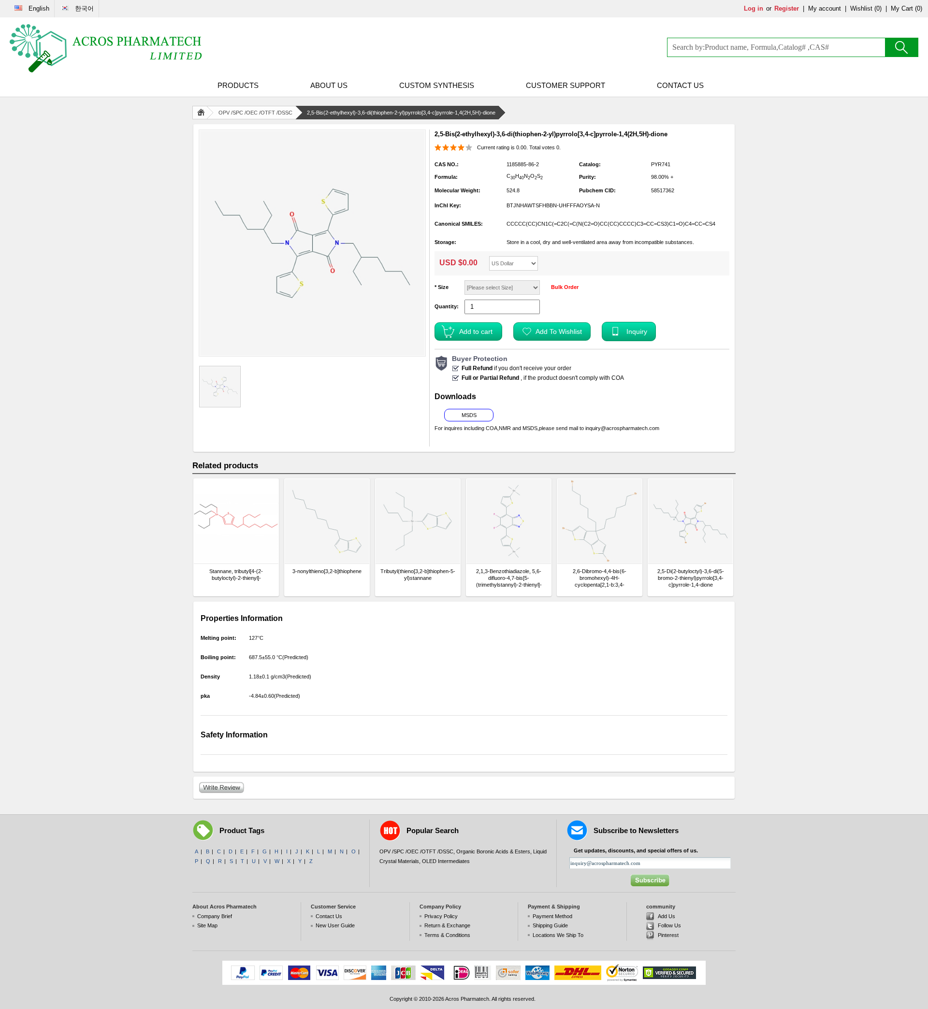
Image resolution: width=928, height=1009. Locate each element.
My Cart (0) (906, 8)
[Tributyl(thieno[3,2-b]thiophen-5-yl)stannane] (418, 521)
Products (238, 85)
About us (329, 85)
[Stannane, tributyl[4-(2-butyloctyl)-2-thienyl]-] (236, 521)
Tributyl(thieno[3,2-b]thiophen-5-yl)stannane (417, 574)
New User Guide (335, 925)
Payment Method (552, 916)
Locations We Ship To (558, 935)
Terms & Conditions (447, 935)
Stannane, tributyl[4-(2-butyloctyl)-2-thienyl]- (236, 574)
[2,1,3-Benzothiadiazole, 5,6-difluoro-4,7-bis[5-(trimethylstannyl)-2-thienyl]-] (508, 521)
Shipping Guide (550, 925)
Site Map (207, 925)
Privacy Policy (441, 916)
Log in (753, 8)
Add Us (666, 916)
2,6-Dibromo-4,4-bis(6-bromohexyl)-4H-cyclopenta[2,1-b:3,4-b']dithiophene (599, 578)
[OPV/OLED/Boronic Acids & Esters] (106, 48)
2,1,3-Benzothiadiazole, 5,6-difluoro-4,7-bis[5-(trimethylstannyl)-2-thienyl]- (509, 578)
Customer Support (565, 85)
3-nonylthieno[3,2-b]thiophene (327, 571)
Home (203, 112)
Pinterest (668, 935)
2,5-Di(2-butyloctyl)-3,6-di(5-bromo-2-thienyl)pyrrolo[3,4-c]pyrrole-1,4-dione (690, 578)
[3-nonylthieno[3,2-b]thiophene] (327, 521)
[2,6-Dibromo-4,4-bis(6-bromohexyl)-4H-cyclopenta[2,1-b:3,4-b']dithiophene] (599, 521)
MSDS (469, 415)
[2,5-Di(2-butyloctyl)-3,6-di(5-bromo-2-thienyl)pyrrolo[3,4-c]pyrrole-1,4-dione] (690, 521)
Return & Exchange (447, 925)
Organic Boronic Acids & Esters (493, 851)
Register (786, 8)
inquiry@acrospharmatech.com (622, 428)
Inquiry (636, 331)
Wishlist (861, 8)
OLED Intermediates (446, 861)
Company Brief (214, 916)
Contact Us (680, 85)
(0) (878, 8)
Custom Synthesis (436, 85)
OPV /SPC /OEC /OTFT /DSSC (255, 112)
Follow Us (669, 925)
